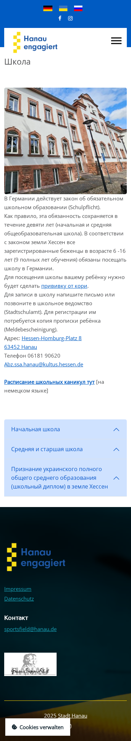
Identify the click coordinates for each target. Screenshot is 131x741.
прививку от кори (64, 285)
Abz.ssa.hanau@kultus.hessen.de (43, 364)
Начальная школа (35, 429)
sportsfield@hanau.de (30, 628)
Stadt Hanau (72, 715)
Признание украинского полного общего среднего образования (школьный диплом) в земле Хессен (59, 477)
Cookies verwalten (42, 727)
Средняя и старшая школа (47, 449)
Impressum (17, 588)
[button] (116, 40)
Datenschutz (19, 598)
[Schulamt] (65, 140)
